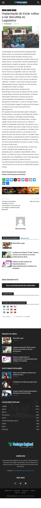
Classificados (17, 490)
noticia (9, 10)
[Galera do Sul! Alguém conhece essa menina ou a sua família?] (6, 375)
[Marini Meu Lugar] (6, 245)
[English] (11, 307)
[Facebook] (15, 483)
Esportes (23, 492)
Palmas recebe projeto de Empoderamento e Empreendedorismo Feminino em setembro (25, 359)
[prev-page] (3, 273)
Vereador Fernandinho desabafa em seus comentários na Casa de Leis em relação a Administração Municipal (11, 205)
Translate (27, 316)
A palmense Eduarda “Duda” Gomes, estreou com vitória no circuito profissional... (24, 349)
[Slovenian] (8, 312)
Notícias (17, 492)
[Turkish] (15, 312)
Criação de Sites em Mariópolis (26, 496)
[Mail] (20, 483)
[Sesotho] (4, 312)
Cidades (33, 490)
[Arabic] (4, 307)
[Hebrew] (4, 309)
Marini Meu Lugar (18, 243)
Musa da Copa (34, 201)
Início (3, 7)
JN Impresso (25, 490)
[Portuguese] (11, 309)
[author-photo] (20, 226)
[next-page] (6, 273)
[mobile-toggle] (3, 2)
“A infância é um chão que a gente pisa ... (25, 382)
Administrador (8, 23)
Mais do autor (25, 238)
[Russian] (15, 309)
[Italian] (8, 309)
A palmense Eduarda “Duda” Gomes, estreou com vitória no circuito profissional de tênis (25, 254)
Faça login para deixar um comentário (20, 285)
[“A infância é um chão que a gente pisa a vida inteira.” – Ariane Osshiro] (6, 384)
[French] (15, 307)
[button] (38, 2)
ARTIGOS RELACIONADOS (10, 238)
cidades (8, 7)
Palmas (14, 10)
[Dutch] (8, 307)
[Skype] (26, 483)
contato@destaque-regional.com (23, 470)
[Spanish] (11, 312)
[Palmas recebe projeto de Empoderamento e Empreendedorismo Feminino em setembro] (6, 264)
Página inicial (8, 490)
